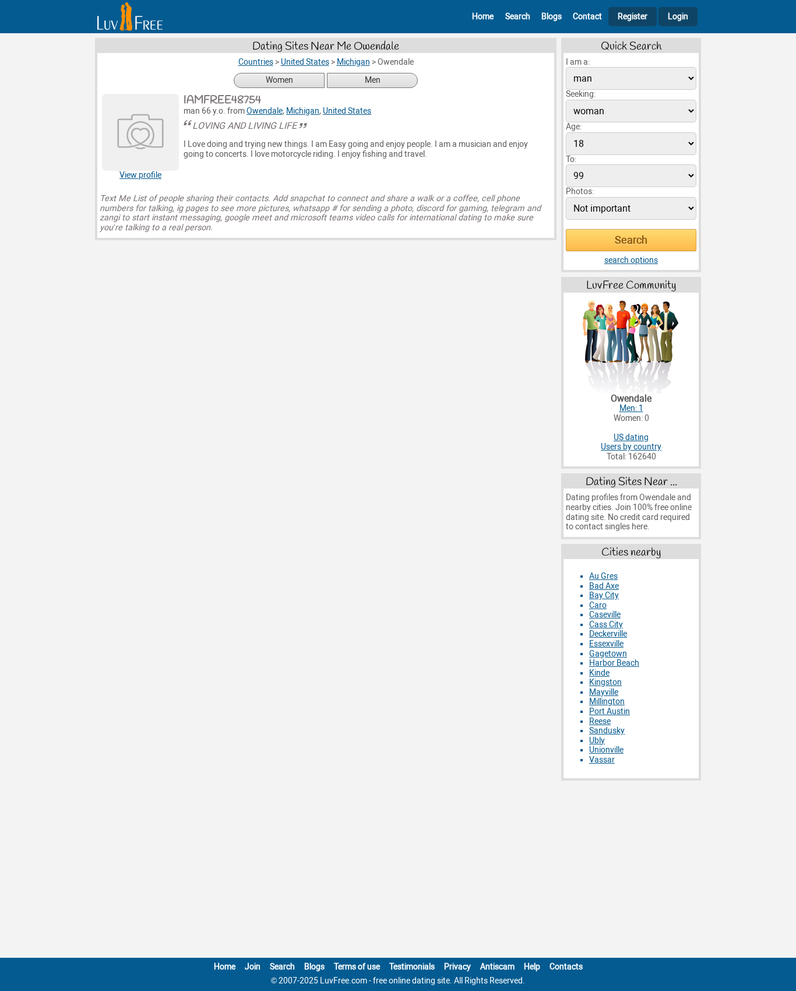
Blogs (551, 17)
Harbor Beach (614, 663)
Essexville (606, 644)
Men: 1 (631, 408)
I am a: (578, 62)
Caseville (605, 615)
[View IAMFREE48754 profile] (140, 132)
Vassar (602, 760)
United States (347, 111)
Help (532, 967)
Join (252, 967)
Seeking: (581, 94)
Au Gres (603, 576)
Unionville (606, 750)
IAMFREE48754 (222, 100)
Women (279, 80)
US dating (631, 437)
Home (483, 17)
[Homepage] (130, 16)
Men (373, 80)
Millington (607, 702)
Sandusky (607, 731)
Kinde (599, 673)
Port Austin (609, 711)
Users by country (631, 447)
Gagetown (608, 654)
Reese (600, 721)
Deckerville (608, 634)
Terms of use (357, 967)
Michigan (302, 111)
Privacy (457, 967)
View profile (140, 175)
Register (632, 17)
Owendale (264, 111)
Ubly (597, 741)
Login (678, 17)
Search (517, 17)
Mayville (603, 692)
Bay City (604, 595)
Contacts (566, 967)
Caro (598, 605)
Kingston (605, 682)
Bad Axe (604, 586)
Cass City (606, 625)
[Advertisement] (398, 871)
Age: (574, 127)
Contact (587, 17)
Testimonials (412, 967)
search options (631, 260)
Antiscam (497, 967)
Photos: (580, 191)
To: (571, 159)
